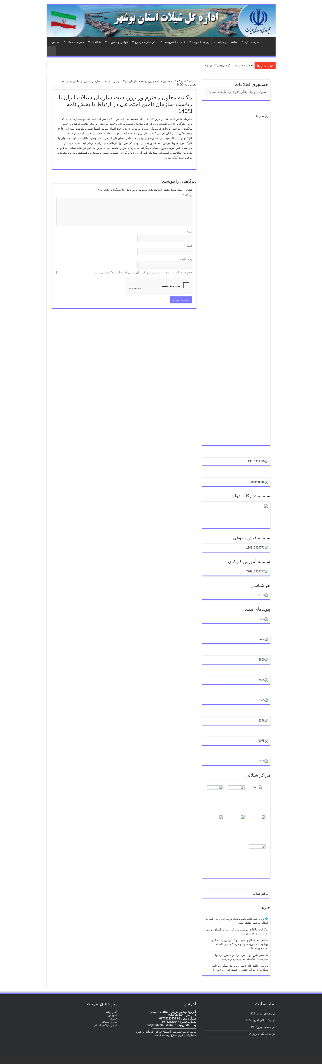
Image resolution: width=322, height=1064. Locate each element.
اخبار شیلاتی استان (105, 1025)
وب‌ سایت (186, 259)
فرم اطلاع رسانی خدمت (168, 1035)
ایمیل (188, 245)
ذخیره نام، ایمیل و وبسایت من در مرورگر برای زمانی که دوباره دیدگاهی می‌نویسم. (142, 272)
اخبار (183, 81)
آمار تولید (111, 1012)
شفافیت (96, 42)
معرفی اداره (251, 42)
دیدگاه (187, 195)
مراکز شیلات (260, 893)
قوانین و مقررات (118, 42)
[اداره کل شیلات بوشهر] (161, 21)
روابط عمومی (200, 42)
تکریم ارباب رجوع (145, 42)
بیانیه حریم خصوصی (184, 1031)
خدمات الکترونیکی (174, 42)
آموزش (112, 1015)
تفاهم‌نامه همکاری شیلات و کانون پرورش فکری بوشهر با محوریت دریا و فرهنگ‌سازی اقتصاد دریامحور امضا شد (239, 944)
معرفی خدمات (75, 42)
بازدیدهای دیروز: (265, 1027)
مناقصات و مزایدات (225, 42)
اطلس (56, 42)
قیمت (113, 1018)
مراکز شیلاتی (109, 1021)
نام (189, 232)
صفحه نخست (267, 41)
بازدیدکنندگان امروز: (263, 1020)
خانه (191, 81)
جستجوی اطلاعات (251, 84)
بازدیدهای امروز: (265, 1013)
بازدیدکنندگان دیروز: (263, 1033)
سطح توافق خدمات (157, 1031)
